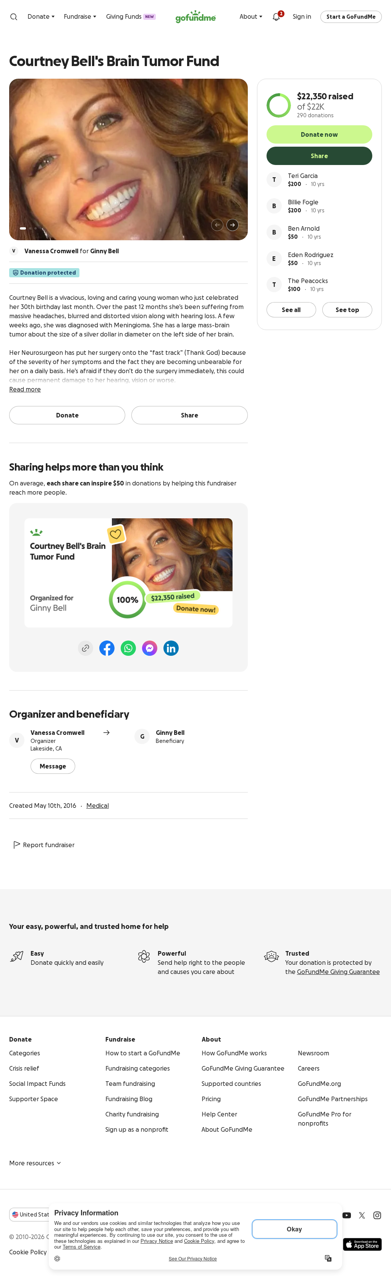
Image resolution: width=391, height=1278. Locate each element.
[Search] (13, 16)
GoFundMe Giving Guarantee (338, 971)
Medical (97, 805)
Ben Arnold (304, 228)
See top (347, 309)
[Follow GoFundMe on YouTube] (346, 1215)
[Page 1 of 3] (23, 228)
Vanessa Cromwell (57, 732)
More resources (31, 1163)
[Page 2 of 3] (30, 228)
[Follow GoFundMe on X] (362, 1215)
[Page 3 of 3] (35, 228)
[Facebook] (107, 648)
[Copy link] (85, 648)
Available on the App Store (362, 1244)
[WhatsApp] (128, 648)
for (71, 251)
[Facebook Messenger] (149, 648)
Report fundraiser (48, 844)
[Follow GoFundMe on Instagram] (377, 1215)
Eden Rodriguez (310, 254)
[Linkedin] (171, 648)
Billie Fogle (303, 202)
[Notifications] (276, 16)
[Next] (232, 225)
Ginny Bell (170, 732)
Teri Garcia (303, 175)
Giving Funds (130, 16)
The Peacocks (308, 280)
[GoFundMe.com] (196, 17)
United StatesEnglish (49, 1215)
